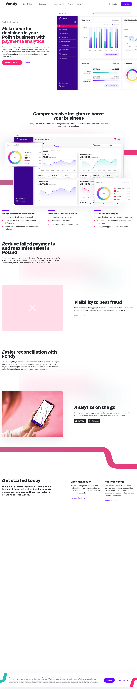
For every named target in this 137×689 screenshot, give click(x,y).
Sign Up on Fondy (11, 62)
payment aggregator (52, 258)
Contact (80, 4)
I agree (109, 680)
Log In (114, 4)
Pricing (70, 4)
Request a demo (111, 500)
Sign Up (126, 4)
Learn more (78, 315)
